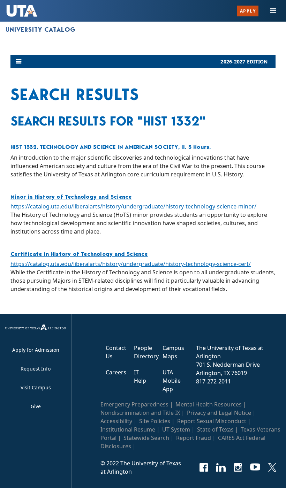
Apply (248, 11)
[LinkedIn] (221, 467)
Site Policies (154, 421)
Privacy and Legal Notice (219, 413)
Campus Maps (173, 352)
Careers (116, 372)
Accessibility (116, 421)
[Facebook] (204, 467)
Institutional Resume (127, 429)
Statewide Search (146, 438)
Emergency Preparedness (134, 404)
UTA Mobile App (172, 380)
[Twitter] (272, 467)
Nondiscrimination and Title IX (140, 413)
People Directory (146, 352)
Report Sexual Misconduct (211, 421)
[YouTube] (255, 467)
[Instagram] (238, 467)
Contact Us (116, 352)
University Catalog (41, 29)
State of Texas (215, 429)
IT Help (140, 376)
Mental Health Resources (208, 404)
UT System (176, 429)
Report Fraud (193, 438)
